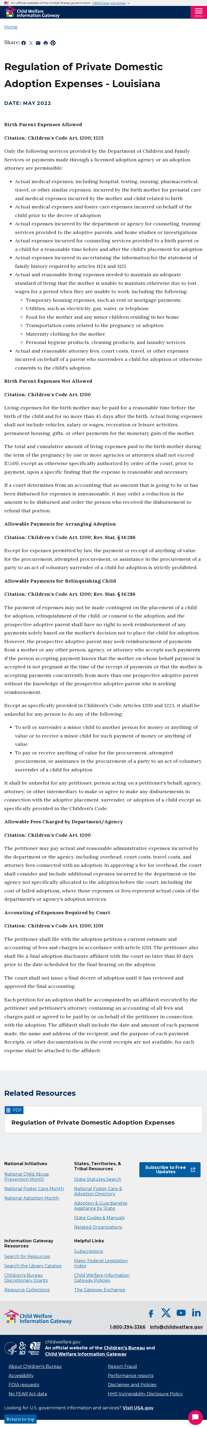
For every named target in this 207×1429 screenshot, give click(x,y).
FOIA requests (24, 1384)
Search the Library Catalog (32, 1265)
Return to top (20, 1419)
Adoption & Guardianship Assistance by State (100, 1206)
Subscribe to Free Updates (162, 1169)
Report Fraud (122, 1366)
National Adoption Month (31, 1198)
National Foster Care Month (34, 1188)
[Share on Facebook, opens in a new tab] (23, 43)
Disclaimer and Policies (132, 1384)
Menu (199, 16)
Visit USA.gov (138, 1407)
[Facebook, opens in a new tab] (150, 1312)
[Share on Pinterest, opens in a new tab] (53, 43)
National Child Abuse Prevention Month (26, 1177)
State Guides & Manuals (99, 1217)
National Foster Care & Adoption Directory (98, 1191)
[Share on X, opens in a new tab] (30, 43)
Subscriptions (88, 1251)
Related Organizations (98, 1227)
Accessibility (21, 1375)
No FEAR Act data (28, 1393)
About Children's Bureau (35, 1366)
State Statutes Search (97, 1179)
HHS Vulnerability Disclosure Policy (145, 1393)
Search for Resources (27, 1256)
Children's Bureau (124, 1347)
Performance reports (130, 1375)
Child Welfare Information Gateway (85, 1354)
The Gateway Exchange (99, 1289)
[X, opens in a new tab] (166, 1312)
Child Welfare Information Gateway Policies (102, 1278)
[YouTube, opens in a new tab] (181, 1312)
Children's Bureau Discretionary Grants (26, 1278)
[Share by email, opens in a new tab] (38, 43)
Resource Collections (27, 1289)
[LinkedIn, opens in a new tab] (196, 1312)
